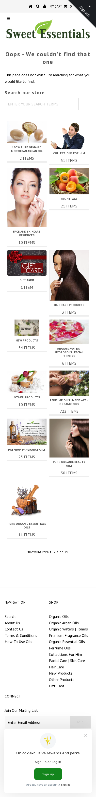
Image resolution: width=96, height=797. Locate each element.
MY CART (61, 6)
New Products (60, 673)
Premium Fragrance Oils (68, 635)
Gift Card (56, 685)
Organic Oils (59, 616)
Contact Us (14, 629)
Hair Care (56, 666)
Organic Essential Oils (67, 641)
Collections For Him (65, 654)
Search (10, 616)
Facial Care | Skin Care (67, 660)
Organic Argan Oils (64, 622)
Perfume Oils (60, 647)
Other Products (61, 679)
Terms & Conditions (21, 635)
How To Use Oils (18, 641)
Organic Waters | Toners (68, 629)
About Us (12, 622)
